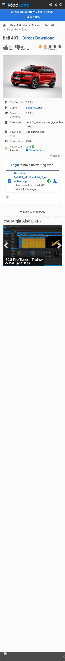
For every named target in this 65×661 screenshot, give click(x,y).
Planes (36, 25)
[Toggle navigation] (4, 4)
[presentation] (6, 245)
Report (57, 155)
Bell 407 (49, 25)
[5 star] (59, 46)
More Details (36, 150)
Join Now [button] (34, 17)
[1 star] (40, 46)
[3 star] (50, 46)
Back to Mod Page (33, 211)
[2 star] (45, 46)
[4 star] (55, 46)
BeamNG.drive (34, 107)
